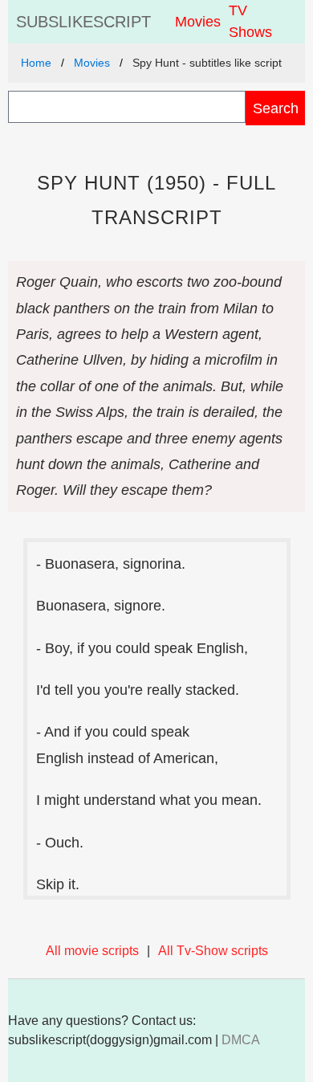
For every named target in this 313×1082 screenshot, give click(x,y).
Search (276, 108)
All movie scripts (92, 950)
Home (36, 62)
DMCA (241, 1040)
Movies (198, 22)
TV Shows (250, 21)
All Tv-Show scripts (213, 950)
